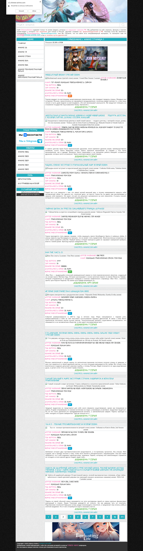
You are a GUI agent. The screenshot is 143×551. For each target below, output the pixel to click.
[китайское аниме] (71, 22)
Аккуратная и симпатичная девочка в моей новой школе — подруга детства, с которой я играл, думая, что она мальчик (85, 116)
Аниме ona (23, 65)
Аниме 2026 (23, 152)
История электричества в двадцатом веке (67, 291)
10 (115, 517)
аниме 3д (22, 47)
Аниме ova (23, 60)
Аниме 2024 (23, 160)
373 (122, 517)
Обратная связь (24, 179)
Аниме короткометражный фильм (30, 76)
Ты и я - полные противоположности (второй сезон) (71, 424)
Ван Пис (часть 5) (54, 252)
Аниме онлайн (45, 543)
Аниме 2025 (23, 156)
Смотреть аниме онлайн (85, 110)
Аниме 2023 (23, 165)
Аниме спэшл (24, 56)
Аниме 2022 (23, 169)
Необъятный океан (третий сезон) (62, 75)
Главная (21, 43)
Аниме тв (22, 52)
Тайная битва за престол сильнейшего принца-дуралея (74, 209)
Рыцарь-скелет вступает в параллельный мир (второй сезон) (76, 165)
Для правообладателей (28, 183)
